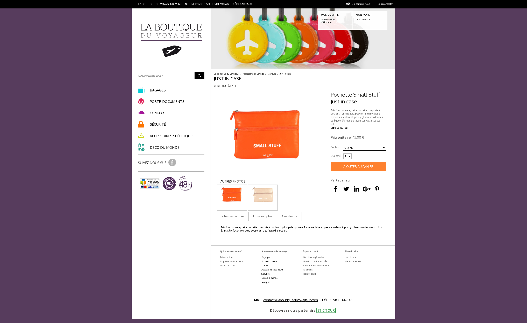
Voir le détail (363, 19)
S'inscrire (326, 22)
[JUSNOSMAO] (231, 202)
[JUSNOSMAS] (262, 202)
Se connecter (328, 19)
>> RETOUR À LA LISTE (227, 86)
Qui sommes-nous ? (361, 3)
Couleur (335, 147)
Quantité (335, 155)
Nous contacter (385, 3)
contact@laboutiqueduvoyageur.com (290, 300)
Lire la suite (339, 127)
